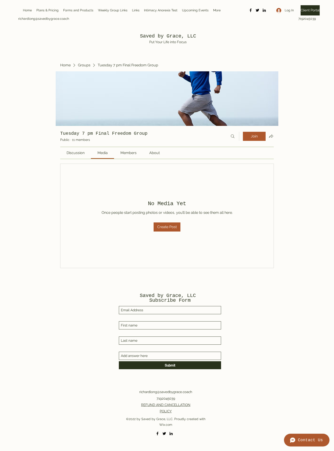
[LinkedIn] (264, 10)
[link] (76, 153)
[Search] (232, 136)
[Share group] (271, 136)
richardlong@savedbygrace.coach (43, 18)
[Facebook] (250, 10)
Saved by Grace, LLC (168, 36)
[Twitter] (257, 10)
